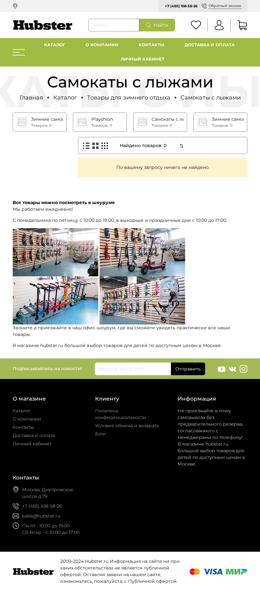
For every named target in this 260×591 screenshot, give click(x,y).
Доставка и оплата (210, 44)
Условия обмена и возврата (127, 425)
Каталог (54, 44)
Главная (31, 97)
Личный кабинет (142, 59)
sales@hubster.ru (41, 516)
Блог (100, 434)
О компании (102, 44)
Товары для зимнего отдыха (128, 97)
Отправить (188, 369)
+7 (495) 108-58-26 (181, 6)
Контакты (151, 44)
